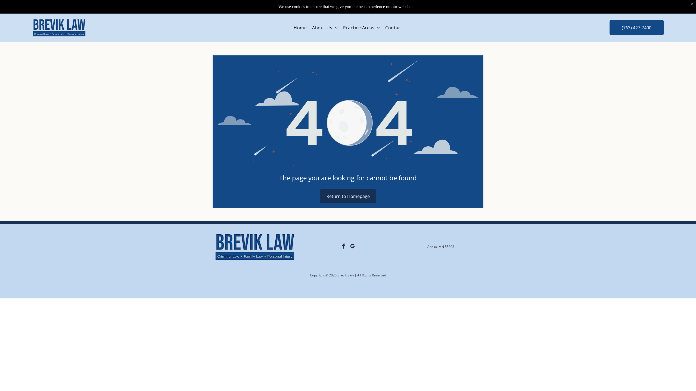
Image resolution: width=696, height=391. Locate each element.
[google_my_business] (352, 246)
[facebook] (343, 246)
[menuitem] (300, 27)
